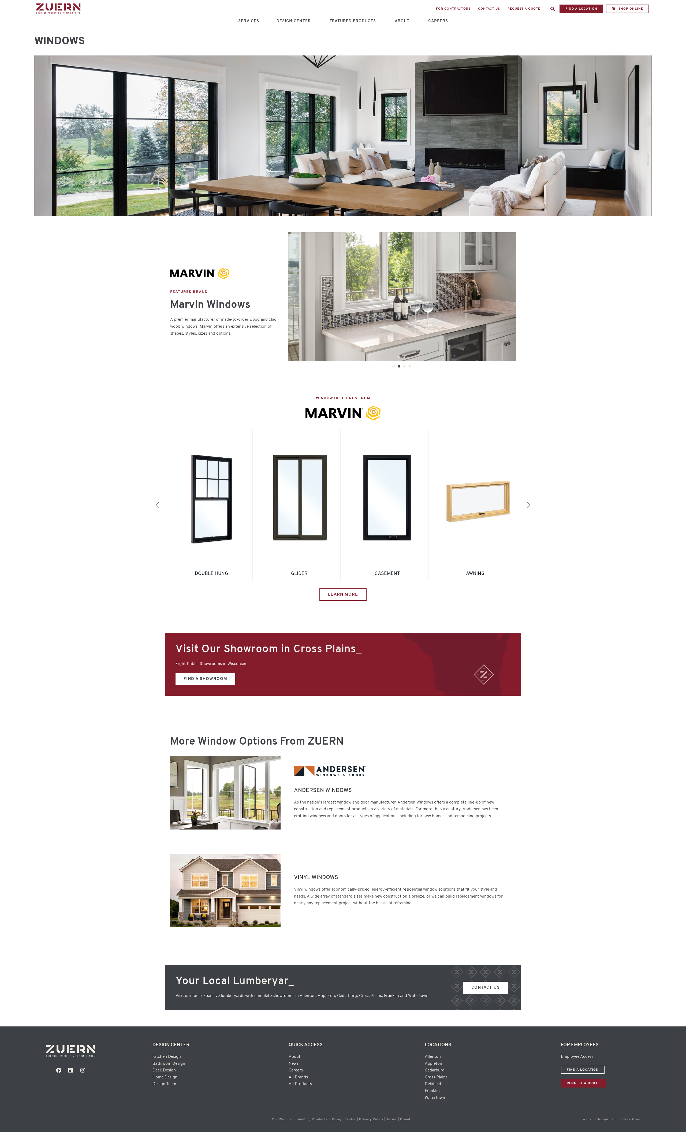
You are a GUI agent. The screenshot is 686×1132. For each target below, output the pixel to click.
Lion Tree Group (628, 1119)
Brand (405, 1119)
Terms (391, 1119)
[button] (552, 9)
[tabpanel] (402, 296)
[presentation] (393, 366)
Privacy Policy (371, 1119)
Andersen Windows (323, 790)
